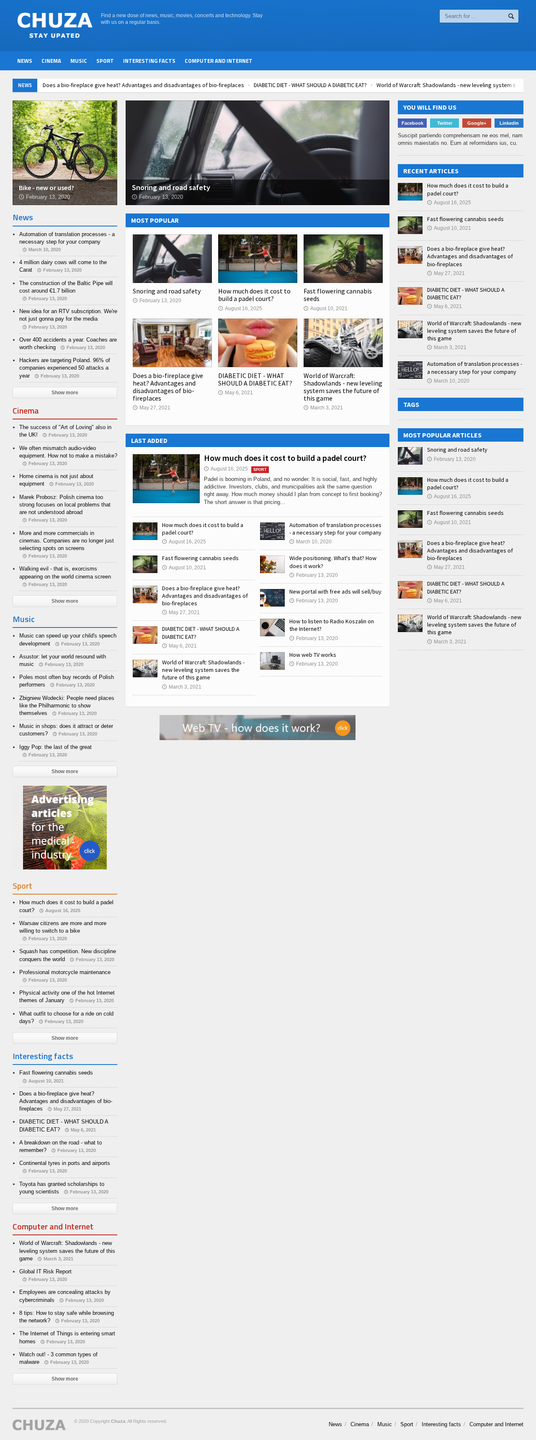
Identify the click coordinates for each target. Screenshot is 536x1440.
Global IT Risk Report (45, 1271)
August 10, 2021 (326, 308)
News (24, 61)
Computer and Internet (219, 61)
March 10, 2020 (310, 542)
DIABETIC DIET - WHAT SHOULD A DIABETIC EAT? (310, 85)
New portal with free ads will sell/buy (335, 591)
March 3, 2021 (323, 408)
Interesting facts (149, 61)
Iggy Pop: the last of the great (55, 747)
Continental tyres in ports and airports (64, 1163)
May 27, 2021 (151, 408)
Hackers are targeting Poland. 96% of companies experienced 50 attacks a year (64, 367)
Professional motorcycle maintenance (65, 972)
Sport (105, 61)
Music (78, 61)
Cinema (51, 61)
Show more (65, 393)
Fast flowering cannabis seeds (338, 295)
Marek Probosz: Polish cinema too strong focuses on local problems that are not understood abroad (65, 504)
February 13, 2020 (157, 300)
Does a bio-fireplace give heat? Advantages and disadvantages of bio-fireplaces (143, 85)
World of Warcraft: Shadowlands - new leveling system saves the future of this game (343, 387)
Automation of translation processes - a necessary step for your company (335, 528)
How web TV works (312, 654)
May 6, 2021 (235, 393)
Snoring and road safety (167, 291)
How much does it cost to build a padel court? (254, 295)
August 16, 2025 (240, 308)
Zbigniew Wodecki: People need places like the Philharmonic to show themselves (66, 705)
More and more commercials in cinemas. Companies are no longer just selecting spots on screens (66, 540)
